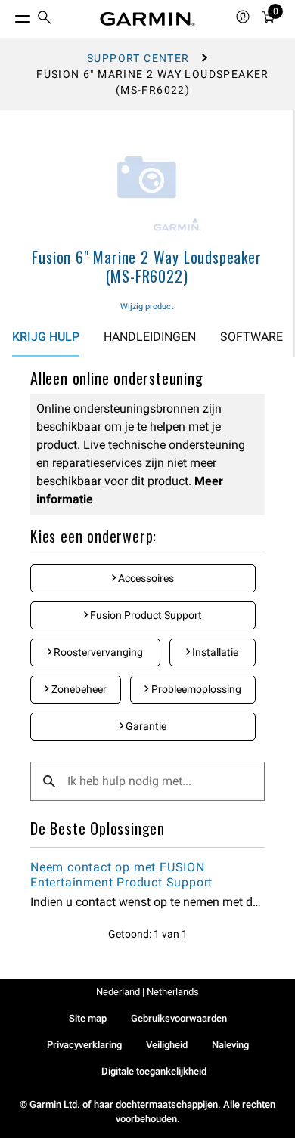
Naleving (230, 1044)
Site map (88, 1018)
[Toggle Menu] (9, 15)
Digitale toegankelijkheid (153, 1071)
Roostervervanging (97, 652)
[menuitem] (44, 19)
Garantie (144, 726)
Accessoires (145, 578)
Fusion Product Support (145, 615)
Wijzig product (147, 306)
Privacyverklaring (84, 1044)
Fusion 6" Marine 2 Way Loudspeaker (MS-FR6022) (146, 266)
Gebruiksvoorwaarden (179, 1018)
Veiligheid (167, 1044)
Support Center (138, 58)
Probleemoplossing (195, 689)
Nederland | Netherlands (147, 991)
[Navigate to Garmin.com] (147, 19)
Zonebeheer (78, 689)
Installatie (214, 652)
